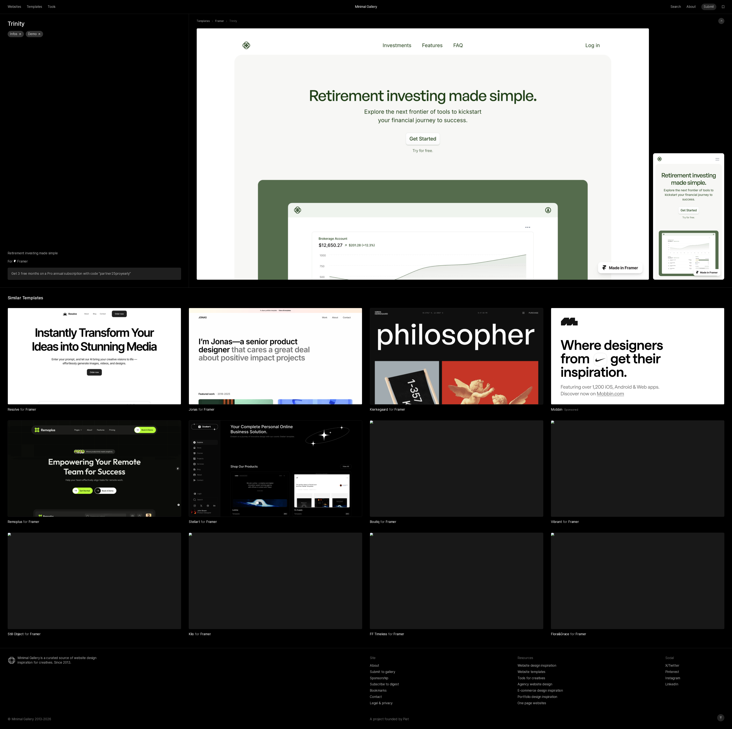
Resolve (14, 409)
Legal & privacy (381, 703)
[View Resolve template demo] (164, 397)
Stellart (195, 522)
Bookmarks (378, 690)
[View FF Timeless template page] (535, 621)
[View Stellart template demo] (345, 509)
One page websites (532, 703)
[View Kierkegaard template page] (535, 397)
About (691, 7)
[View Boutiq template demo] (527, 509)
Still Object (16, 634)
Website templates (531, 672)
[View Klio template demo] (345, 621)
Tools (51, 7)
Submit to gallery (382, 672)
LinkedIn (671, 684)
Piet (406, 719)
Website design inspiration (537, 665)
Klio (192, 634)
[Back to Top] (720, 717)
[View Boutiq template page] (535, 509)
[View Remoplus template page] (173, 509)
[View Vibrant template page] (716, 509)
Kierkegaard (379, 409)
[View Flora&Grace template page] (716, 621)
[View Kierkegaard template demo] (527, 397)
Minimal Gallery (366, 7)
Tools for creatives (531, 678)
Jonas (193, 409)
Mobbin (556, 409)
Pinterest (672, 672)
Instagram (672, 678)
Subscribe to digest (384, 684)
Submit (709, 7)
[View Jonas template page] (354, 397)
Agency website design (535, 684)
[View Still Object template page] (173, 621)
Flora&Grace (560, 634)
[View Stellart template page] (354, 509)
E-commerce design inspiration (540, 690)
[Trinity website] (721, 21)
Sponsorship (379, 678)
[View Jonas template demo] (345, 397)
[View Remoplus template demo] (164, 509)
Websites (14, 7)
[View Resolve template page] (173, 397)
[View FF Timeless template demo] (527, 621)
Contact (376, 697)
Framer (219, 20)
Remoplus (15, 522)
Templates (34, 7)
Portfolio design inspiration (537, 697)
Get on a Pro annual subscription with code (70, 273)
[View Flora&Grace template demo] (708, 621)
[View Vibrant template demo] (708, 509)
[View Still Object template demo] (164, 621)
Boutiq (375, 522)
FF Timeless (379, 634)
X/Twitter (672, 665)
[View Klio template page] (354, 621)
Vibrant (557, 522)
